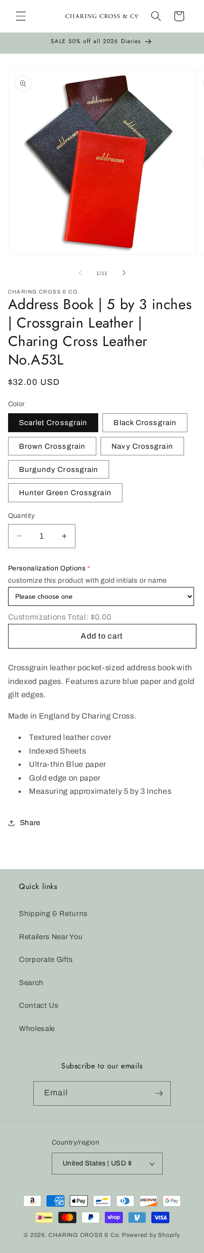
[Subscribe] (159, 1093)
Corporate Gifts (46, 959)
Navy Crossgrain (142, 446)
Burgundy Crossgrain (59, 469)
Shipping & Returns (53, 913)
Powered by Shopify (151, 1235)
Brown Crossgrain (52, 446)
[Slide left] (80, 273)
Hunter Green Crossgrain (65, 493)
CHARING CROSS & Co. (84, 1235)
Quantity (21, 515)
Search (31, 982)
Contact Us (39, 1005)
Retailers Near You (51, 937)
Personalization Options (47, 568)
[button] (20, 16)
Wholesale (37, 1028)
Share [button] (30, 822)
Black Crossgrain (144, 422)
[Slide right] (123, 273)
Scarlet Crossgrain (53, 422)
